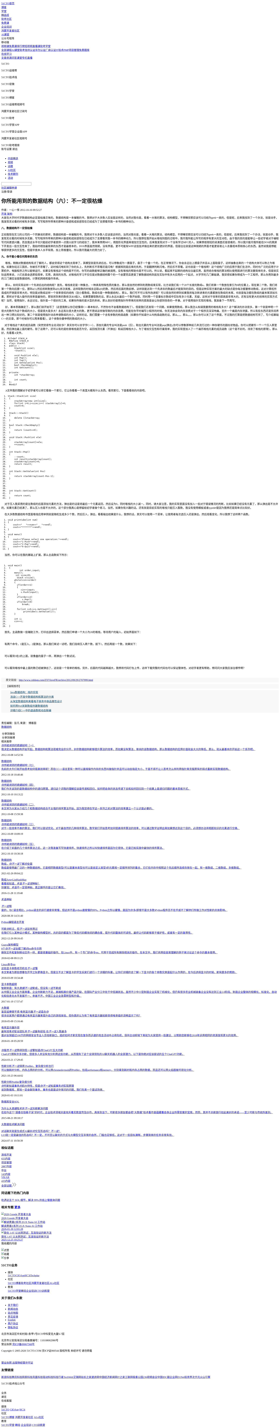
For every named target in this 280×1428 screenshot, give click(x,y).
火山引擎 (205, 1377)
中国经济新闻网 (108, 1377)
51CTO (12, 1275)
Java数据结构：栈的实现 (24, 692)
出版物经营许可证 (22, 1362)
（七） (18, 765)
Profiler (15, 1082)
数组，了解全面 (16, 863)
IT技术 (60, 50)
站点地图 (13, 1312)
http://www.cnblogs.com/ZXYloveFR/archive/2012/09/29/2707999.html (56, 680)
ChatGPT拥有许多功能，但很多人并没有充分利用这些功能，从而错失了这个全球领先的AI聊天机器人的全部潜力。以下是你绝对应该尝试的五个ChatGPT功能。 (93, 1054)
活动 (10, 178)
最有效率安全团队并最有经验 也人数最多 (34, 1031)
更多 (17, 1207)
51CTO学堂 (14, 1290)
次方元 (196, 1377)
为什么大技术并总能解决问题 (24, 1108)
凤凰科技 (37, 1377)
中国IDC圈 (163, 1377)
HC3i (27, 1275)
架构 (10, 944)
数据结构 (6, 727)
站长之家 (86, 1377)
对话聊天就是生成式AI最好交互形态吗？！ (31, 1131)
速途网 (95, 1377)
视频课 (5, 46)
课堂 (19, 57)
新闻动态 (13, 1309)
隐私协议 (13, 1327)
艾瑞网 (77, 1377)
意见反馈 (13, 1316)
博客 (3, 7)
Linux (4, 964)
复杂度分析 (25, 1082)
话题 (10, 166)
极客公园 (138, 1377)
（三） (18, 824)
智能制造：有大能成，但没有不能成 (31, 988)
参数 (9, 984)
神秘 (9, 899)
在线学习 (6, 54)
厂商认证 (51, 50)
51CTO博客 (14, 1283)
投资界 (188, 1377)
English (12, 1319)
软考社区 (6, 19)
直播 (29, 57)
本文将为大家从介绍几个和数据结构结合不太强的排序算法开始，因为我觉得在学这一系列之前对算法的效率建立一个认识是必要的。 (77, 808)
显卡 (3, 984)
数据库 (5, 1101)
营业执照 (6, 1362)
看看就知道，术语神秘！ (20, 883)
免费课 (5, 23)
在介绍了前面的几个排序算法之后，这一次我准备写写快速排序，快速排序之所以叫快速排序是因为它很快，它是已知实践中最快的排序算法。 (83, 848)
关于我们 (13, 1305)
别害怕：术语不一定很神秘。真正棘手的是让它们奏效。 (33, 887)
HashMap (21, 879)
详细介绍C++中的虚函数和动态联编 (30, 710)
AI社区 (12, 170)
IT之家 (121, 1377)
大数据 (5, 1007)
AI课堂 (5, 34)
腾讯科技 (17, 1377)
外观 (16, 1027)
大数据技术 (7, 1124)
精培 (23, 1290)
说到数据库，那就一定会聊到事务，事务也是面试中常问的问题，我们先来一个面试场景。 (53, 1089)
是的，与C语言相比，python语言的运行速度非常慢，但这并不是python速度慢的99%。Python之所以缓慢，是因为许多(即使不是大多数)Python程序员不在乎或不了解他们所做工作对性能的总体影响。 (114, 910)
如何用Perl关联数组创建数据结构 (29, 706)
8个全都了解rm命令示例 (21, 948)
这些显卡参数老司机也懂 (19, 968)
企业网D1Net (177, 1377)
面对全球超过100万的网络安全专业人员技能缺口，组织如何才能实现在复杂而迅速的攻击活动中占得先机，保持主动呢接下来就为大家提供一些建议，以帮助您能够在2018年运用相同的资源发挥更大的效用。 (120, 1035)
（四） (18, 784)
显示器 (10, 1027)
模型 (15, 944)
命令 (10, 964)
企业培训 (6, 26)
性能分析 (6, 1082)
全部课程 (6, 50)
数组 (3, 879)
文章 (3, 57)
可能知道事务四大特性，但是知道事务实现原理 (37, 1085)
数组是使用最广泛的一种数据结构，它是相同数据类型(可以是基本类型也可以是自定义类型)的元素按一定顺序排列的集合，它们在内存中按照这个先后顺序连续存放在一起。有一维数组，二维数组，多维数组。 (121, 867)
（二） (18, 804)
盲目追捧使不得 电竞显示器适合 (25, 1011)
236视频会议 (150, 1377)
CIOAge (20, 1275)
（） (18, 745)
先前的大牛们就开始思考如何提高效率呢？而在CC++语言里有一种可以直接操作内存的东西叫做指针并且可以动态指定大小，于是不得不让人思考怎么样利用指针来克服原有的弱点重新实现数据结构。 (116, 769)
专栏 (24, 57)
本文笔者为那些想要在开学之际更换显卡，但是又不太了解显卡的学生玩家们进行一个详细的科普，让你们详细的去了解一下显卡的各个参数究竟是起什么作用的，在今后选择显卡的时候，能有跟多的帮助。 (119, 972)
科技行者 (58, 1377)
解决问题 (19, 1124)
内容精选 (13, 158)
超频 (14, 984)
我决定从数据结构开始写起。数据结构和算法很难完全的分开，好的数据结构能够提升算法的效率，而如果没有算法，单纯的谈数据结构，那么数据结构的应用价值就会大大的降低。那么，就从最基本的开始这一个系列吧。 (128, 749)
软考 (22, 50)
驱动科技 (48, 1377)
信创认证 (30, 50)
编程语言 (14, 922)
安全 (11, 1101)
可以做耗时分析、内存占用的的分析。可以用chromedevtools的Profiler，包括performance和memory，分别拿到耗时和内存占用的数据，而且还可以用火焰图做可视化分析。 (97, 1070)
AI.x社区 (54, 1283)
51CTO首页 (7, 3)
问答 (14, 57)
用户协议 (13, 1323)
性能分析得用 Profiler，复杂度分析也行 (27, 1066)
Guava (4, 944)
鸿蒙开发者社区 (10, 30)
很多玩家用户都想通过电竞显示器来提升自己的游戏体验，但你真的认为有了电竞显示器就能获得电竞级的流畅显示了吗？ (71, 1015)
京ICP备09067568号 (23, 1344)
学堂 (3, 11)
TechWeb (68, 1377)
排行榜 (21, 46)
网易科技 (27, 1377)
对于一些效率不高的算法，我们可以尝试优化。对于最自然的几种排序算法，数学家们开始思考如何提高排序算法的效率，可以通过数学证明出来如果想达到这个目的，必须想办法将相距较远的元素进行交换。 (120, 828)
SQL (16, 1101)
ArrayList (11, 879)
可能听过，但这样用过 (19, 929)
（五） (18, 844)
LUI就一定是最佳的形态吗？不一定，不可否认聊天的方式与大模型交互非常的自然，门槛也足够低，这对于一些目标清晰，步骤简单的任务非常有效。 (87, 1135)
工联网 (129, 1377)
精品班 (5, 15)
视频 (10, 162)
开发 (21, 922)
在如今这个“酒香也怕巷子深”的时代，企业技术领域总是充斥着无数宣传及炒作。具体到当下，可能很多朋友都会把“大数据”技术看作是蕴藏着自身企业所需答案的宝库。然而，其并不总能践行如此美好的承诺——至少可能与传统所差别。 (137, 1112)
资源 (9, 57)
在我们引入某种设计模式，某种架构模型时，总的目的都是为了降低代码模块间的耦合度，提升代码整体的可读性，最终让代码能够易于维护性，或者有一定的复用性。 (97, 932)
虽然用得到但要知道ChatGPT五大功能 (32, 1050)
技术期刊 (13, 174)
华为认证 (40, 50)
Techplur (34, 1275)
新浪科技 (6, 1377)
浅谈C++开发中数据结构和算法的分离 (32, 696)
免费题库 (84, 50)
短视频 (28, 46)
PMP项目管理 (71, 50)
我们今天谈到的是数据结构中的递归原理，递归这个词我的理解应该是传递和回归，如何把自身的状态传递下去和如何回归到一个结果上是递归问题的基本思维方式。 (96, 788)
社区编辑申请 (9, 187)
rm (14, 964)
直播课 (36, 46)
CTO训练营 (43, 1290)
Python (5, 922)
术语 (3, 899)
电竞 (3, 1027)
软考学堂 (45, 46)
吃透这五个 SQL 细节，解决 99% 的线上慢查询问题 (30, 1200)
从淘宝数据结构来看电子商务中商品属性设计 (36, 701)
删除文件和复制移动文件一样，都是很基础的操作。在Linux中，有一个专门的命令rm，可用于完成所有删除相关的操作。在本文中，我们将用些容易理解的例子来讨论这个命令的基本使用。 (109, 952)
